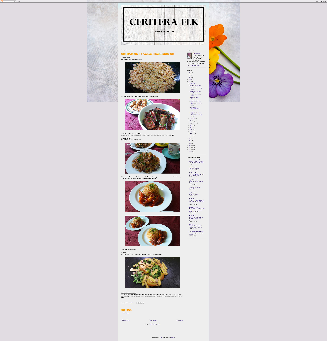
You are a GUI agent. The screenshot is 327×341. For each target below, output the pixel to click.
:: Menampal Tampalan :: (194, 168)
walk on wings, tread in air (196, 159)
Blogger (173, 337)
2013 (190, 145)
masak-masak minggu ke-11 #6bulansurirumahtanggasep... (196, 87)
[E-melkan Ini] (137, 303)
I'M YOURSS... (192, 216)
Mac (191, 131)
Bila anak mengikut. (193, 194)
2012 (190, 147)
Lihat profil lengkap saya (193, 65)
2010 (190, 151)
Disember (192, 83)
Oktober (192, 121)
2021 (190, 75)
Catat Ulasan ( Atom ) (155, 324)
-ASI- (160, 337)
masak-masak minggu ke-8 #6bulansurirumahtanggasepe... (196, 114)
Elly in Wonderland (194, 180)
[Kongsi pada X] (141, 303)
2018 (190, 79)
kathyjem (191, 224)
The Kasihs (192, 198)
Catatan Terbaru (126, 320)
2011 (190, 149)
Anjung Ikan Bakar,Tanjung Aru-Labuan (195, 109)
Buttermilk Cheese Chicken (194, 98)
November (192, 118)
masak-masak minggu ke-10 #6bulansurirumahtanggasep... (196, 93)
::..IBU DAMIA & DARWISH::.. (196, 231)
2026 (190, 73)
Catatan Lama (179, 320)
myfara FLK (130, 303)
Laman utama (153, 320)
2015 (190, 141)
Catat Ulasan (126, 313)
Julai (191, 125)
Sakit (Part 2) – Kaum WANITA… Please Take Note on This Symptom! (196, 219)
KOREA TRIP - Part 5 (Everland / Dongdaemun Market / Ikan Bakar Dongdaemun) (196, 202)
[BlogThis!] (139, 303)
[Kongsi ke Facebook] (143, 303)
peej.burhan (192, 193)
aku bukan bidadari (194, 207)
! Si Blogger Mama (193, 172)
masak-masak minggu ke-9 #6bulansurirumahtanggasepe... (196, 103)
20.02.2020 (191, 188)
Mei (191, 129)
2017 (190, 81)
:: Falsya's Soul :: (193, 167)
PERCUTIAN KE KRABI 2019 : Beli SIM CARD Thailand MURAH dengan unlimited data (197, 210)
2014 (190, 143)
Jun (191, 127)
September (193, 123)
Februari (192, 134)
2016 (190, 138)
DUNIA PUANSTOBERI (194, 187)
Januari (192, 136)
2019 (190, 77)
